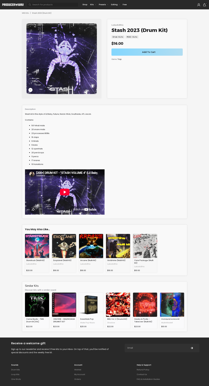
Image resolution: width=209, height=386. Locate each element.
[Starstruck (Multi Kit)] (37, 246)
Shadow (111, 322)
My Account (79, 374)
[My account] (199, 5)
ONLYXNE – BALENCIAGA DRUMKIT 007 (64, 320)
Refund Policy (143, 369)
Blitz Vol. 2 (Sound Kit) (117, 319)
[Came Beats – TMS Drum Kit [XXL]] (37, 305)
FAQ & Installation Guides (148, 379)
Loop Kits (15, 374)
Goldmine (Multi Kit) (116, 260)
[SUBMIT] (191, 348)
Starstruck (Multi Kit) (35, 260)
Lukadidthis (117, 25)
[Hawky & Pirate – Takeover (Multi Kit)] (145, 305)
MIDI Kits (25, 13)
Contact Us (142, 374)
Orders (77, 379)
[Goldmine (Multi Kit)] (118, 246)
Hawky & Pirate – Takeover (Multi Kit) (143, 320)
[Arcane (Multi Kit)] (91, 246)
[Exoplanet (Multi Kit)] (64, 246)
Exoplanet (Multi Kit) (62, 260)
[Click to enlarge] (30, 90)
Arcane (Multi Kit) (88, 260)
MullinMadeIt (167, 322)
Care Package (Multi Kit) (143, 261)
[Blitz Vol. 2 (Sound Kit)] (118, 305)
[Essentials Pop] (91, 305)
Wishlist (77, 369)
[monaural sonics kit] (172, 305)
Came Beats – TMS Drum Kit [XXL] (35, 320)
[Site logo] (13, 4)
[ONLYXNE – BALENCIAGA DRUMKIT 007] (64, 305)
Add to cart (148, 52)
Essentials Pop (87, 319)
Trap (119, 59)
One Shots (16, 379)
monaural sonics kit (170, 319)
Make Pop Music (87, 322)
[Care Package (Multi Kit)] (145, 246)
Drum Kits (118, 37)
